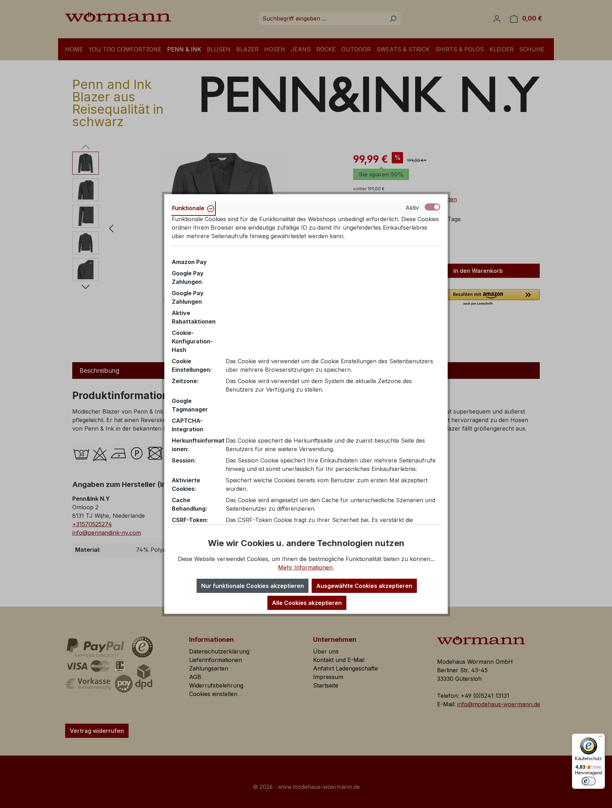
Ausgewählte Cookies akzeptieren (364, 585)
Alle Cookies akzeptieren (307, 602)
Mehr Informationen (305, 567)
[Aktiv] (432, 207)
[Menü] (600, 738)
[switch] (589, 781)
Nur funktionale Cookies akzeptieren (252, 585)
